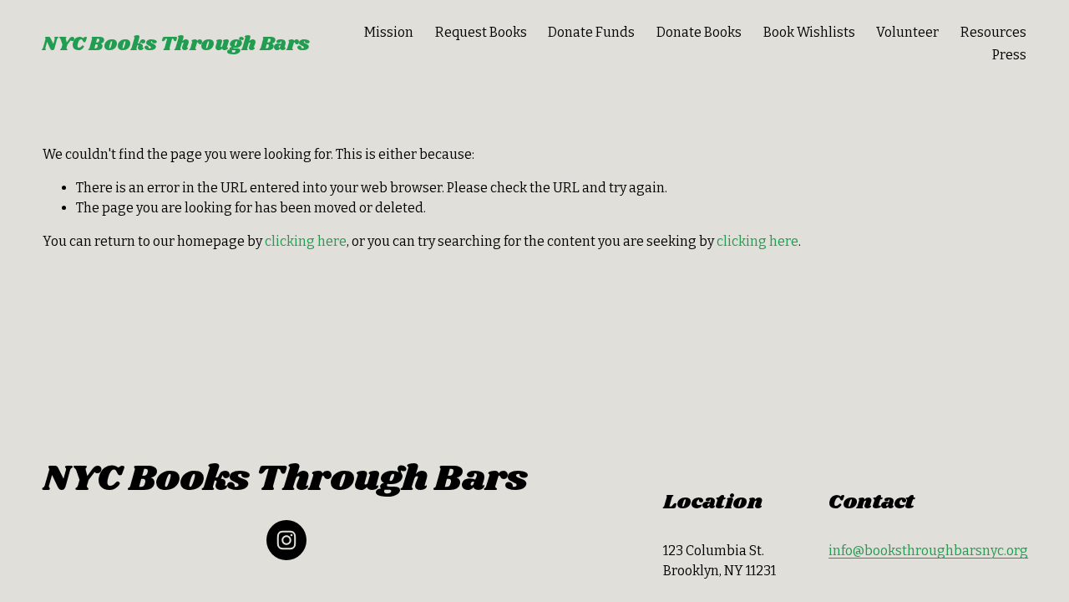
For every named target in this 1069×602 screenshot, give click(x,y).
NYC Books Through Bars (176, 44)
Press (1009, 55)
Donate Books (699, 32)
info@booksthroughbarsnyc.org (928, 551)
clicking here (306, 241)
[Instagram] (286, 540)
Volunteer (907, 32)
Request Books (481, 32)
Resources (993, 32)
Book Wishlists (809, 32)
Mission (388, 32)
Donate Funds (591, 32)
